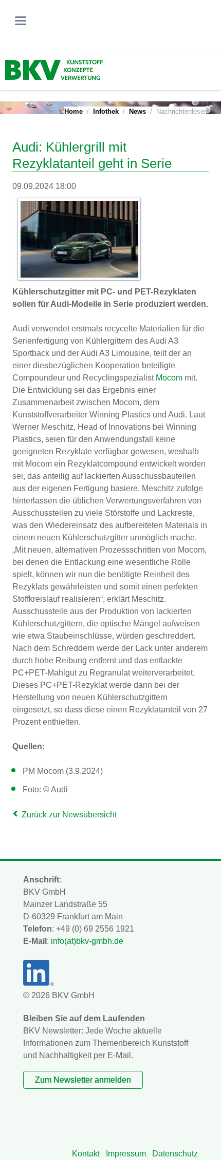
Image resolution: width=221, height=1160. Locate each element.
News (137, 111)
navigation (20, 21)
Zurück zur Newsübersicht (69, 814)
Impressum (126, 1153)
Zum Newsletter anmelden (83, 1079)
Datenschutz (175, 1153)
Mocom (169, 377)
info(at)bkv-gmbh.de (87, 941)
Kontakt (86, 1153)
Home (73, 111)
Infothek (106, 111)
